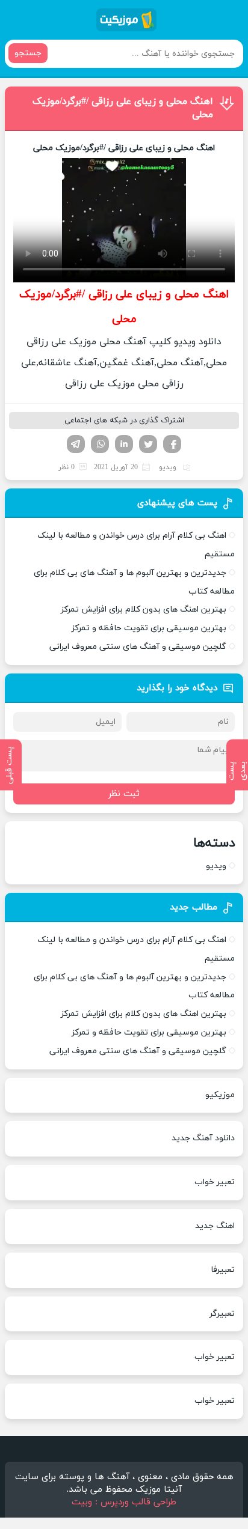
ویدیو (167, 467)
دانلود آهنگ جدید (203, 1138)
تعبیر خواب (214, 1182)
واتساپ (100, 444)
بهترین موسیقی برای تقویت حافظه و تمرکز (149, 628)
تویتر (148, 444)
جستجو (28, 53)
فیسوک (172, 444)
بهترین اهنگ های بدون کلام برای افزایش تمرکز (143, 609)
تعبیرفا (223, 1269)
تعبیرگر (222, 1313)
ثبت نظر (124, 794)
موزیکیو (220, 1095)
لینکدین (124, 444)
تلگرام (76, 444)
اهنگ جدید (215, 1226)
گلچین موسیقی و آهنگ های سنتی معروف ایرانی (137, 646)
